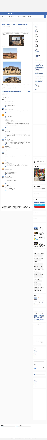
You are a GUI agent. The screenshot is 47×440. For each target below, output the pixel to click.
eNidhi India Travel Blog (7, 13)
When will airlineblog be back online (39, 317)
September (37, 55)
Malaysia (41, 274)
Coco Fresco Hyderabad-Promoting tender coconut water (39, 74)
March (36, 85)
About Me (10, 19)
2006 (35, 89)
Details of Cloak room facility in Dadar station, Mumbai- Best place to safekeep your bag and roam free (39, 244)
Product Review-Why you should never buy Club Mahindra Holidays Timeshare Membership (39, 239)
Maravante (27, 87)
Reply (5, 117)
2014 (35, 41)
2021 (35, 32)
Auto (5, 16)
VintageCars (39, 290)
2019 (35, 35)
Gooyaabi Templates (33, 438)
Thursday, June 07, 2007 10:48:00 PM (9, 109)
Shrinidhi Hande (7, 108)
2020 (35, 34)
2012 (35, 44)
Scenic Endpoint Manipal (39, 80)
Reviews (29, 16)
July (36, 57)
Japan (40, 271)
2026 (35, 26)
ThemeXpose (16, 438)
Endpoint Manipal (7, 87)
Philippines (42, 277)
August (36, 56)
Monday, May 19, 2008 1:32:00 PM (8, 186)
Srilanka (35, 287)
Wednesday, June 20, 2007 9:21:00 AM (9, 140)
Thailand (42, 287)
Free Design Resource (22, 438)
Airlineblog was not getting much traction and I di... (39, 316)
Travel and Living (18, 91)
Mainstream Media (36, 274)
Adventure (35, 253)
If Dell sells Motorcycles (39, 70)
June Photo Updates (38, 64)
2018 (35, 36)
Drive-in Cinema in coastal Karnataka (16, 87)
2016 (35, 39)
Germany (41, 266)
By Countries (17, 16)
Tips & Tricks (23, 16)
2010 (35, 46)
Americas (42, 253)
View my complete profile (37, 304)
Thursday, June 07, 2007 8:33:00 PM (9, 101)
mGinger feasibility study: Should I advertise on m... (39, 60)
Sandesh (6, 114)
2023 (35, 30)
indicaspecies (7, 146)
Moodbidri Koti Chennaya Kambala (10, 88)
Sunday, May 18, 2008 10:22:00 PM (8, 147)
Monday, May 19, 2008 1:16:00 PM (8, 163)
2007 (35, 50)
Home (2, 16)
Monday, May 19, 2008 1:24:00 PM (8, 177)
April (36, 84)
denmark (35, 261)
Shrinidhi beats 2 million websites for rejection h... (39, 62)
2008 (35, 49)
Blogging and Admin (37, 258)
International (36, 271)
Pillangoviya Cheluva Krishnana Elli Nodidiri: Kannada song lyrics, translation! (39, 233)
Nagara (3, 88)
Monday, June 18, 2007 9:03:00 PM (9, 120)
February (36, 86)
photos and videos (12, 91)
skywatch (39, 285)
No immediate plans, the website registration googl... (39, 313)
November (37, 52)
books (42, 258)
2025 (35, 27)
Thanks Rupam (36, 311)
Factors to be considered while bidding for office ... (40, 76)
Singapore (35, 285)
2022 (35, 31)
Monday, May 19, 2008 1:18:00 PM (8, 169)
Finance (35, 266)
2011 (35, 45)
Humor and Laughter (37, 269)
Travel (34, 353)
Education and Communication (38, 263)
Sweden (39, 287)
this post (43, 302)
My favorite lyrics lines (38, 81)
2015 (35, 40)
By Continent (10, 16)
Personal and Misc (36, 277)
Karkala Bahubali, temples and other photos (14, 24)
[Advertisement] (5, 6)
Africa (39, 253)
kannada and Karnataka (5, 91)
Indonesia (42, 269)
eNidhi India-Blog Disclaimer (39, 67)
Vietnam (35, 290)
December (37, 51)
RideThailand (36, 282)
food (38, 266)
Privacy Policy (4, 19)
